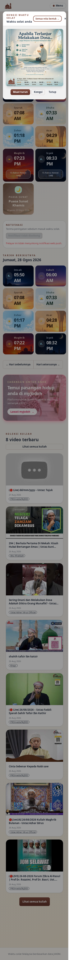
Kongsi (36, 89)
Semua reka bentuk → (46, 18)
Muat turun (19, 89)
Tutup (51, 89)
